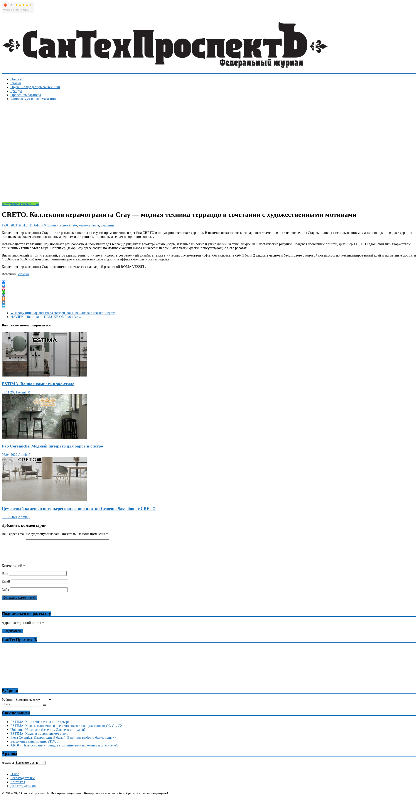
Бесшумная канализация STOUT (34, 741)
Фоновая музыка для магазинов (33, 99)
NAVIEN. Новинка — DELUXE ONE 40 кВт (46, 317)
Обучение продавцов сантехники (35, 87)
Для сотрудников (23, 786)
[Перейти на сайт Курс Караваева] (209, 766)
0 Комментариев (56, 225)
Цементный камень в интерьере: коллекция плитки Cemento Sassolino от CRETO (79, 508)
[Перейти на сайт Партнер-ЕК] (209, 768)
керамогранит (89, 225)
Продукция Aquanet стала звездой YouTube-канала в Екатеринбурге (62, 313)
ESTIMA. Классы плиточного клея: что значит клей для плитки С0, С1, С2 (66, 726)
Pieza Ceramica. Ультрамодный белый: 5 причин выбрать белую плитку (63, 737)
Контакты (17, 782)
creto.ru (23, 274)
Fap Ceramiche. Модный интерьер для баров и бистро (52, 446)
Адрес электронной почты (23, 623)
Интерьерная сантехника (20, 204)
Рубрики (8, 699)
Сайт (5, 589)
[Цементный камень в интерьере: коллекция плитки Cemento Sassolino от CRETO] (44, 500)
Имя (5, 573)
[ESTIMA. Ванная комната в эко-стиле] (44, 375)
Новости (16, 79)
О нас (14, 774)
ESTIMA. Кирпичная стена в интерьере (39, 722)
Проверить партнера (25, 95)
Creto (73, 225)
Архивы (8, 762)
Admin (39, 225)
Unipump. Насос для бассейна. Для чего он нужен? (48, 729)
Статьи (15, 83)
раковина (108, 225)
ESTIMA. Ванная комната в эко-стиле (38, 384)
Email (6, 581)
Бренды (16, 91)
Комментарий (13, 565)
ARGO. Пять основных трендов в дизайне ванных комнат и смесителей (64, 745)
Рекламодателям (22, 778)
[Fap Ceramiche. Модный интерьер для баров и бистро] (44, 438)
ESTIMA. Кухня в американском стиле (39, 733)
